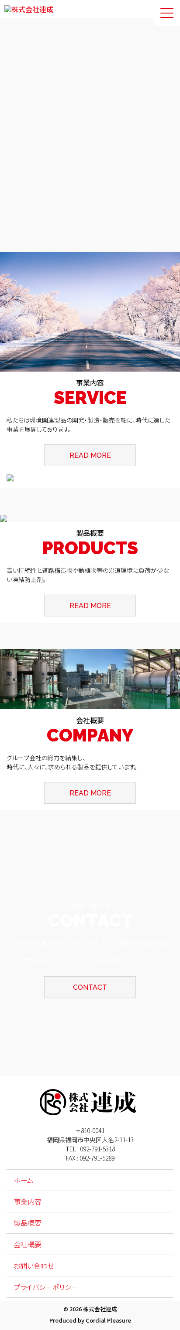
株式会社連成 (100, 1309)
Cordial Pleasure (108, 1320)
